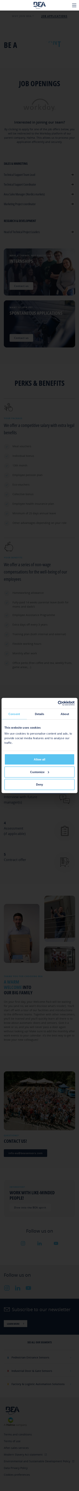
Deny (39, 784)
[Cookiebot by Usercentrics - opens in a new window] (58, 703)
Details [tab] (39, 713)
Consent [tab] (14, 713)
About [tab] (65, 713)
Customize (37, 771)
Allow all (39, 759)
